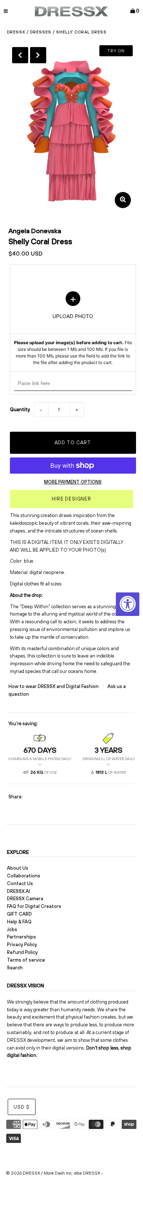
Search (15, 967)
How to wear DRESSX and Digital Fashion (54, 686)
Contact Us (20, 883)
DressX (16, 32)
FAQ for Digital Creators (34, 906)
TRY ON (116, 51)
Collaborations (23, 876)
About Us (17, 868)
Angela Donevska (34, 231)
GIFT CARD (19, 914)
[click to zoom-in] (123, 200)
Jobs (12, 929)
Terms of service (26, 960)
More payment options (73, 482)
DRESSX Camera (25, 898)
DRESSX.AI (18, 891)
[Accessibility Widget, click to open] (127, 604)
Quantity (20, 409)
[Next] (38, 55)
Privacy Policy (22, 944)
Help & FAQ (19, 921)
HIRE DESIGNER (71, 499)
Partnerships (21, 937)
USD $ (22, 1107)
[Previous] (20, 55)
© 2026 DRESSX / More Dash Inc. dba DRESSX (53, 1173)
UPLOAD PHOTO (73, 328)
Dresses (40, 32)
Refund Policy (22, 952)
